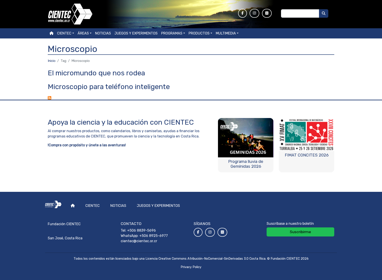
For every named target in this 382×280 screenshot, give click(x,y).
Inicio (51, 61)
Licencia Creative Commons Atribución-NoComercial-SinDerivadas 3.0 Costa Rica (205, 259)
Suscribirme (300, 232)
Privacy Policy (191, 267)
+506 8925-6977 (153, 236)
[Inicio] (140, 14)
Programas (171, 33)
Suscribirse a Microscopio (49, 98)
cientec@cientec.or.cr (139, 241)
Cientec (92, 206)
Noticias (103, 33)
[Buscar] (323, 13)
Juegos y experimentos (136, 33)
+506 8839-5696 (141, 230)
